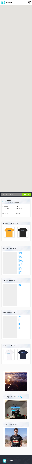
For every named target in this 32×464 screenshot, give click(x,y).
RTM (19, 326)
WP (19, 330)
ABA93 (20, 260)
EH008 (20, 268)
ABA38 (20, 257)
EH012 (20, 272)
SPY (19, 328)
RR (19, 324)
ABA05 (20, 255)
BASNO (20, 261)
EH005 (20, 265)
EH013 (20, 273)
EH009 (20, 269)
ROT (19, 323)
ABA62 (20, 259)
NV (19, 319)
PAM (19, 322)
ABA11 (20, 256)
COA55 (20, 263)
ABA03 (20, 253)
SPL (19, 327)
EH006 (20, 267)
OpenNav (10, 461)
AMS (19, 316)
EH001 (20, 264)
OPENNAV (8, 2)
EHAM (20, 286)
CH (19, 318)
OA (19, 320)
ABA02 (20, 252)
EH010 (20, 271)
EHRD (20, 284)
